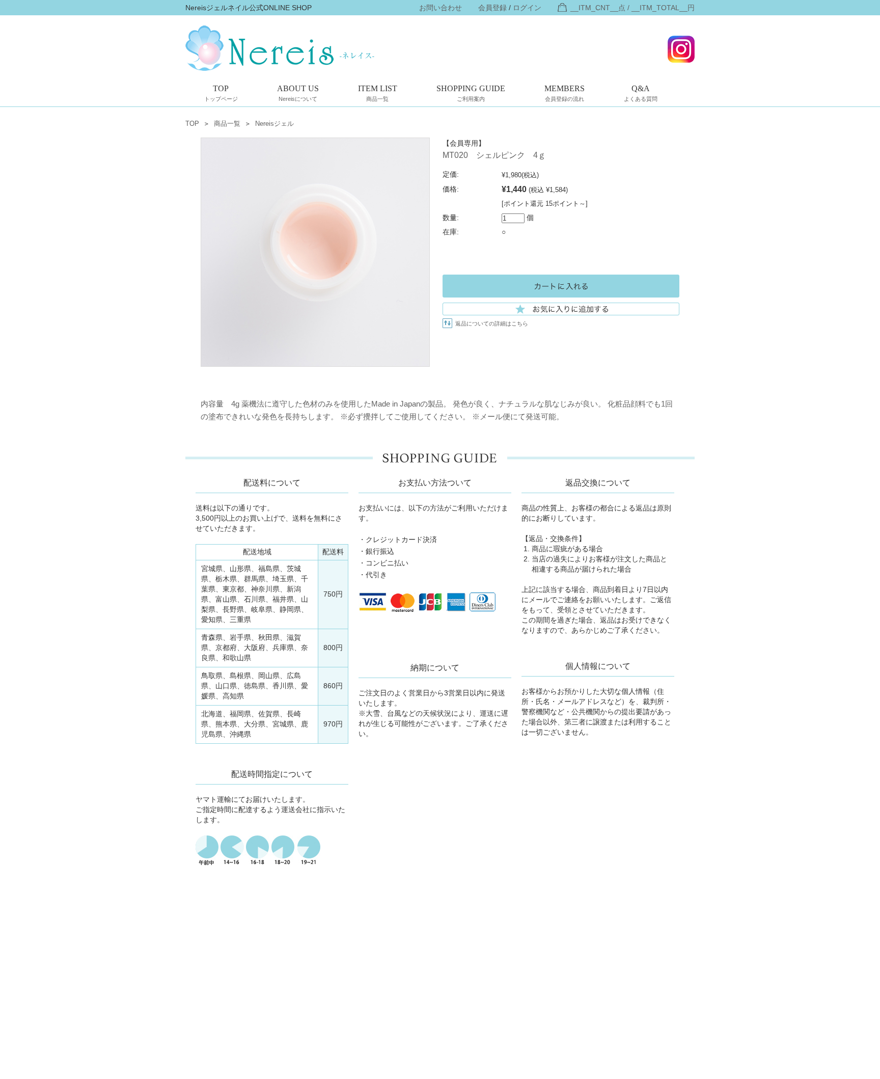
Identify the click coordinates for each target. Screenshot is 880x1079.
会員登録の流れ (564, 93)
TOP (192, 123)
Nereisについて (298, 93)
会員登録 (492, 8)
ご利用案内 (470, 93)
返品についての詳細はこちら (491, 323)
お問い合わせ (440, 8)
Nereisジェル (274, 123)
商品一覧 (377, 93)
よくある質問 (640, 93)
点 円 (632, 8)
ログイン (527, 8)
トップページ (221, 93)
